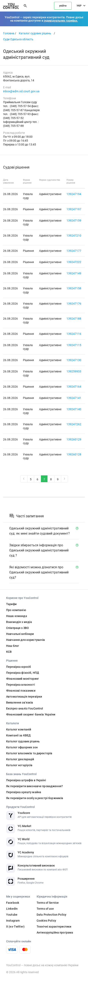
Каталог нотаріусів (19, 765)
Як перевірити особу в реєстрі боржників (34, 798)
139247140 (74, 409)
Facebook (12, 902)
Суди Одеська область (18, 39)
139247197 (74, 209)
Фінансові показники (20, 690)
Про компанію (16, 610)
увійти (63, 5)
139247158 (74, 288)
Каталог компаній (18, 729)
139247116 (74, 333)
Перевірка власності (20, 684)
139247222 (74, 262)
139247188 (74, 318)
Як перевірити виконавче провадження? (34, 786)
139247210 (74, 235)
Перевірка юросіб (18, 666)
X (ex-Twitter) (15, 926)
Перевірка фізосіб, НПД (22, 672)
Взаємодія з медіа (19, 622)
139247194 (74, 194)
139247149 (74, 273)
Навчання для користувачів (25, 639)
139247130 (74, 360)
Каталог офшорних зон (22, 747)
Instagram (13, 920)
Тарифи (11, 604)
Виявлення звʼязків (19, 702)
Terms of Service (48, 902)
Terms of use (45, 908)
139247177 (74, 250)
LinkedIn (12, 908)
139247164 (74, 386)
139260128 (74, 454)
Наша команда (16, 616)
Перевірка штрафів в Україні (26, 780)
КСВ (9, 651)
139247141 (74, 398)
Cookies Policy (46, 920)
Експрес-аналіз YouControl (24, 708)
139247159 (74, 220)
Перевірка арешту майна (23, 792)
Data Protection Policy (51, 914)
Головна (8, 33)
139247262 (74, 424)
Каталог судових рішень (35, 33)
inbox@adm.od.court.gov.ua (21, 91)
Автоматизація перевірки (24, 696)
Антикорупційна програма (55, 932)
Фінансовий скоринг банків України (30, 714)
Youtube (11, 914)
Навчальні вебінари (20, 634)
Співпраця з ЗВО (17, 628)
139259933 (74, 371)
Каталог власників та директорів (29, 753)
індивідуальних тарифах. (61, 20)
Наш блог (12, 645)
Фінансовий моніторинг (22, 678)
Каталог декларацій (20, 759)
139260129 (74, 439)
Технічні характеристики (54, 926)
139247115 (74, 345)
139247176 (74, 303)
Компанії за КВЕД (18, 735)
